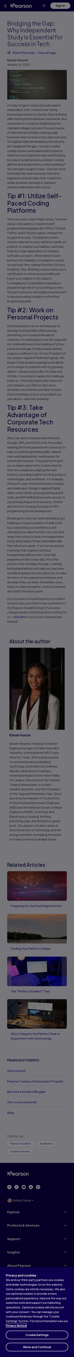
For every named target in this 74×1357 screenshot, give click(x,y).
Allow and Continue (37, 1347)
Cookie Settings (37, 1335)
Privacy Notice (16, 1325)
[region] (37, 1312)
